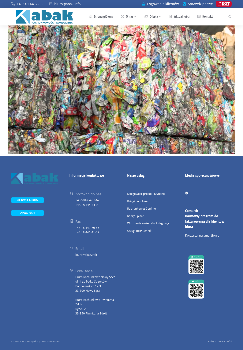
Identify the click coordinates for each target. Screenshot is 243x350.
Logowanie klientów (163, 4)
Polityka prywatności (220, 341)
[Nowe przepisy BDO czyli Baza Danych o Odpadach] (121, 89)
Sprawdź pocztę (200, 4)
